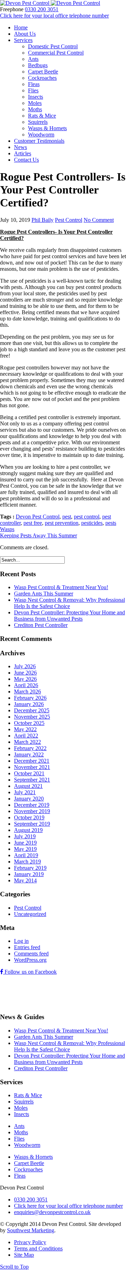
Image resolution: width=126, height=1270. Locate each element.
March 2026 (27, 691)
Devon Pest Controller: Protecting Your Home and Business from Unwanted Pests (69, 615)
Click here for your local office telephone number (54, 16)
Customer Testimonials (39, 141)
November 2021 (32, 767)
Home (21, 27)
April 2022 (26, 736)
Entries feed (27, 947)
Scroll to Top (14, 1267)
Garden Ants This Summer (43, 594)
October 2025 (29, 723)
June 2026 (25, 673)
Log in (21, 941)
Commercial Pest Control (56, 53)
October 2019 (29, 817)
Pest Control (68, 220)
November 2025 (32, 717)
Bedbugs (38, 65)
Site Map (24, 1255)
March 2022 (27, 742)
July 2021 (25, 792)
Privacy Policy (30, 1242)
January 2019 (29, 874)
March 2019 (27, 862)
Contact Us (26, 160)
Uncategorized (30, 914)
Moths (35, 109)
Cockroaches (42, 78)
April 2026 (26, 685)
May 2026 (25, 679)
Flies (33, 90)
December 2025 (31, 710)
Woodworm (41, 134)
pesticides (92, 523)
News (20, 147)
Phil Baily (42, 220)
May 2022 (25, 729)
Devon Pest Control (37, 517)
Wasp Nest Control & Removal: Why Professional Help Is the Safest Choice (69, 603)
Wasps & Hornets (47, 128)
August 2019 (28, 830)
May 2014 (25, 880)
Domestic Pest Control (53, 46)
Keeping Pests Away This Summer (38, 535)
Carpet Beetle (43, 72)
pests (110, 523)
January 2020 (29, 799)
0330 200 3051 (41, 9)
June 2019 (25, 843)
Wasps (7, 529)
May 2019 (25, 849)
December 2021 (31, 761)
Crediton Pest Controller (41, 625)
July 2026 (25, 666)
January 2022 (29, 754)
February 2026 (30, 698)
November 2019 (32, 811)
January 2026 (29, 704)
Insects (35, 97)
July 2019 (25, 836)
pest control (86, 517)
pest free (32, 523)
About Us (25, 34)
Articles (22, 153)
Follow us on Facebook (30, 972)
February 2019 (30, 868)
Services (23, 40)
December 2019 (31, 805)
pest (66, 517)
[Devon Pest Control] (50, 3)
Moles (35, 103)
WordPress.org (30, 960)
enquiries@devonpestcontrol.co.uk (52, 1212)
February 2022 (30, 748)
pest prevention (61, 523)
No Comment (99, 220)
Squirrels (38, 122)
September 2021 (32, 780)
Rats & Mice (42, 116)
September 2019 (32, 824)
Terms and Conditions (38, 1248)
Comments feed (31, 954)
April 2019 (26, 855)
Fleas (34, 84)
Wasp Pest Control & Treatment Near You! (61, 587)
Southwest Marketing (30, 1230)
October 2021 (29, 773)
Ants (33, 59)
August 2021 (28, 786)
